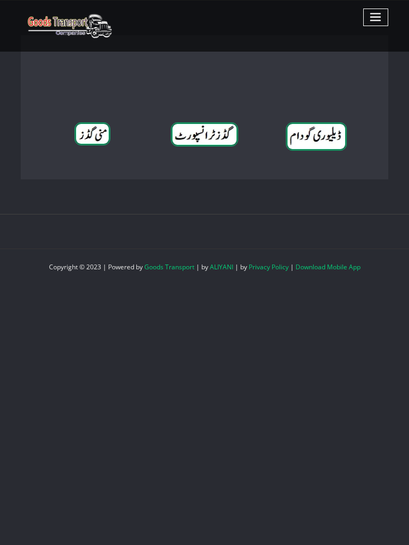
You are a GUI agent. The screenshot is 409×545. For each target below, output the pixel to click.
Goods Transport (169, 266)
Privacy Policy (269, 266)
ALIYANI (221, 266)
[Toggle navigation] (376, 17)
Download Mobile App (328, 266)
